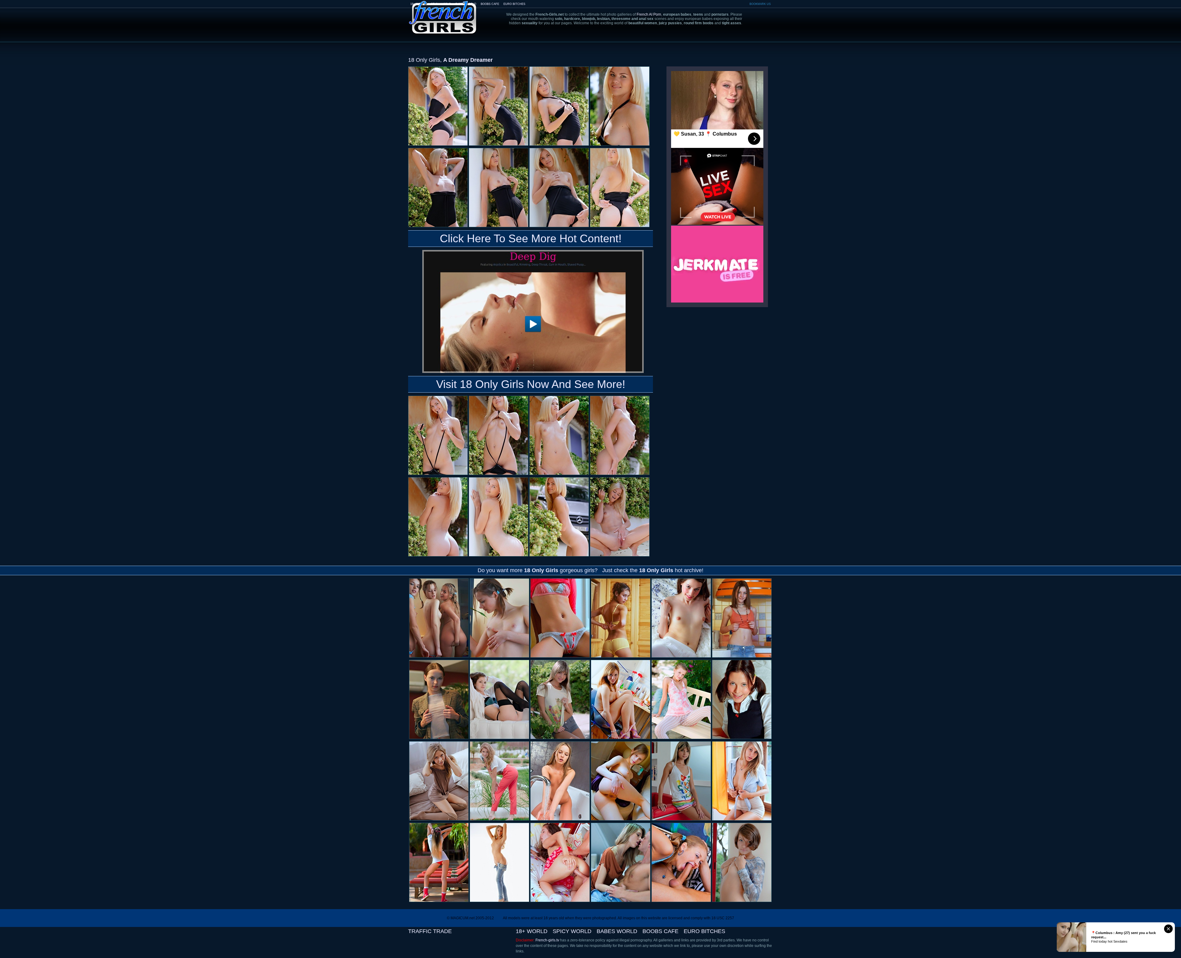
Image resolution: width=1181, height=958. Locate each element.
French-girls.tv (547, 940)
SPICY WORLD (572, 931)
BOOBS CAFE (490, 4)
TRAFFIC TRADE (430, 931)
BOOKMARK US (760, 4)
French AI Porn (649, 14)
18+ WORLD (531, 931)
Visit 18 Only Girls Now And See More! (530, 384)
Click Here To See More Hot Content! (531, 238)
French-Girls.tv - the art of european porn (443, 13)
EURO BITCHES (514, 4)
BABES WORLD (617, 931)
